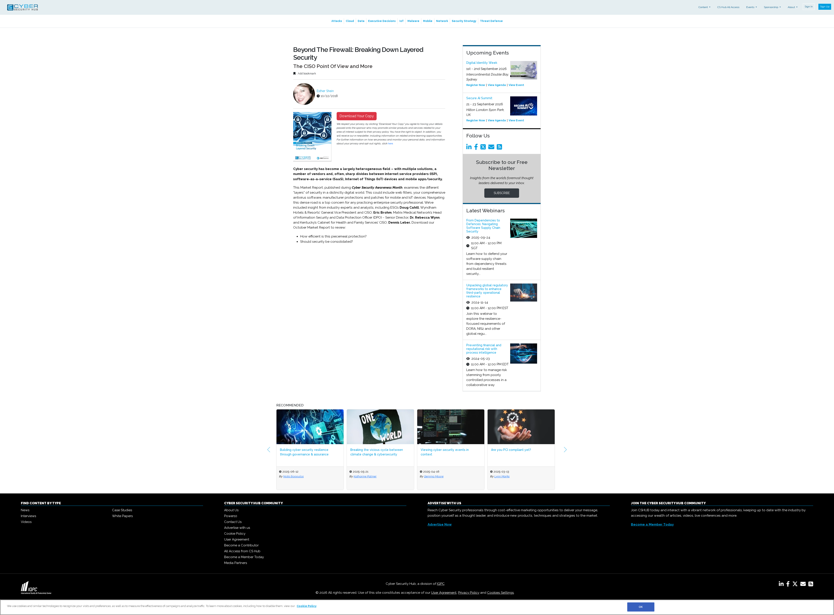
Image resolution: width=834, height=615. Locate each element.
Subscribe (502, 193)
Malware (413, 21)
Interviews (28, 516)
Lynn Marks (431, 476)
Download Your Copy (356, 116)
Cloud (350, 21)
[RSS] (810, 585)
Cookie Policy (234, 534)
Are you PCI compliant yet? (441, 450)
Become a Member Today (244, 557)
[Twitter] (483, 148)
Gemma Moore (363, 476)
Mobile (427, 21)
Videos (26, 522)
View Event (516, 85)
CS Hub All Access (728, 7)
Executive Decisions (382, 21)
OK (641, 606)
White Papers (122, 516)
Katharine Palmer (294, 476)
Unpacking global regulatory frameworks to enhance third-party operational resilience (487, 291)
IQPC (441, 584)
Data (361, 21)
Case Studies (122, 510)
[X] (795, 585)
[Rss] (500, 148)
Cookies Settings (500, 593)
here (390, 143)
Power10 (230, 516)
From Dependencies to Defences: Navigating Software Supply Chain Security (483, 226)
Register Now (475, 85)
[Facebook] (477, 148)
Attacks (336, 21)
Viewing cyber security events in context (374, 452)
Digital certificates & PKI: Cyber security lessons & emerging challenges (520, 452)
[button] (268, 449)
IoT (401, 21)
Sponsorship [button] (771, 7)
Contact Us (233, 522)
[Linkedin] (469, 148)
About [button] (792, 7)
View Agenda (497, 85)
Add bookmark (306, 73)
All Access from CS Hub (242, 551)
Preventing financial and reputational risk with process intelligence (483, 348)
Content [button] (703, 7)
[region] (417, 607)
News (25, 510)
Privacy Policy (468, 593)
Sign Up (824, 6)
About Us (231, 510)
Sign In (809, 6)
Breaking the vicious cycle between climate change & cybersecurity (306, 452)
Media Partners (235, 563)
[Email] (492, 148)
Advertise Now (440, 524)
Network (442, 21)
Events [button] (750, 7)
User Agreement (236, 539)
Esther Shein (325, 91)
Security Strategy (464, 21)
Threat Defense (491, 21)
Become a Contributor (241, 545)
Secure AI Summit (479, 98)
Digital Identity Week (481, 62)
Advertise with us (237, 528)
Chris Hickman (504, 476)
